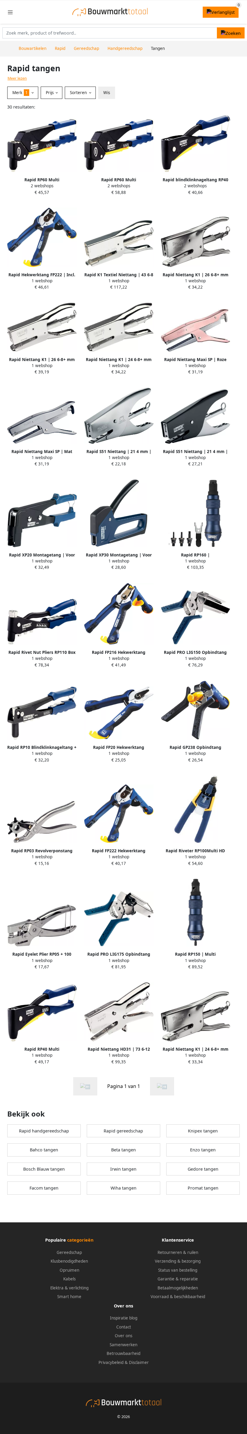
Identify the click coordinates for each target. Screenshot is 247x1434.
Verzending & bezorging (178, 1261)
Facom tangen (44, 1188)
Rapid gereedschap (123, 1131)
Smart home (69, 1296)
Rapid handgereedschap (44, 1131)
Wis (106, 92)
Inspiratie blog (123, 1318)
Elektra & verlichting (69, 1288)
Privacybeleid (111, 1362)
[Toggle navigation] (10, 12)
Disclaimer (139, 1362)
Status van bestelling (177, 1270)
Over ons (123, 1335)
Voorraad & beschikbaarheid (178, 1296)
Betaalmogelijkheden (178, 1288)
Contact (123, 1327)
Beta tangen (123, 1150)
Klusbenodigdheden (69, 1261)
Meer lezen (17, 78)
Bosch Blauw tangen (44, 1169)
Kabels (69, 1279)
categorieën (80, 1240)
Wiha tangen (123, 1188)
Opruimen (69, 1270)
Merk (20, 92)
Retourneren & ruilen (178, 1252)
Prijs (50, 92)
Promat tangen (203, 1188)
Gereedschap (69, 1252)
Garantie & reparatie (178, 1279)
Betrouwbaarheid (123, 1353)
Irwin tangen (123, 1169)
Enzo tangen (203, 1150)
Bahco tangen (44, 1150)
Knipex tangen (203, 1131)
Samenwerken (123, 1344)
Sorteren (79, 92)
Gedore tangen (203, 1169)
